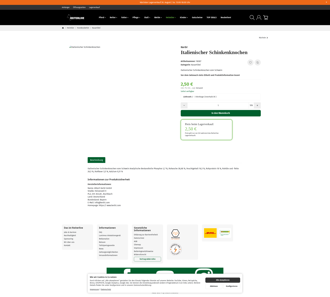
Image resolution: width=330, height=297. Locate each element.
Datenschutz (106, 289)
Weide (157, 17)
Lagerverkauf (94, 7)
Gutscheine (197, 17)
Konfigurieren (231, 286)
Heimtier (170, 17)
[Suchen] (252, 17)
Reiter (113, 17)
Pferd (101, 17)
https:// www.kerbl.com (110, 205)
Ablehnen (214, 286)
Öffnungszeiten (79, 7)
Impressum (94, 289)
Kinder (183, 17)
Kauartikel (196, 64)
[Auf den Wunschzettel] (250, 62)
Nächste (262, 38)
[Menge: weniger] (184, 105)
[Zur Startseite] (77, 17)
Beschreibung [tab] (96, 160)
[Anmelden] (258, 17)
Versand (199, 88)
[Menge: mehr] (257, 105)
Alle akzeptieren (222, 280)
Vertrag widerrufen (147, 259)
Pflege (136, 17)
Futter (124, 17)
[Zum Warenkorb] (265, 17)
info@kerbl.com (102, 202)
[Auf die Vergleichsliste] (258, 62)
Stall (146, 17)
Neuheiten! (226, 17)
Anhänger (66, 7)
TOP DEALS (212, 17)
